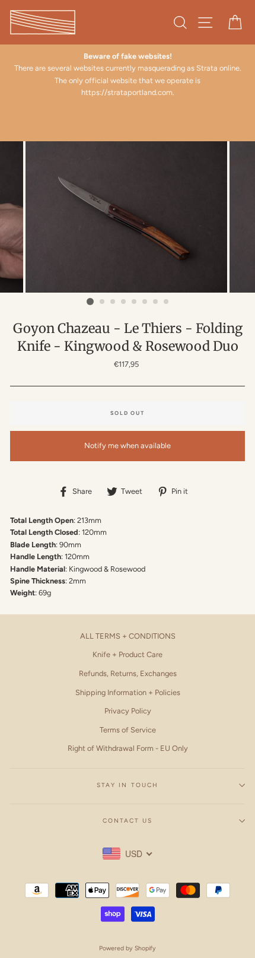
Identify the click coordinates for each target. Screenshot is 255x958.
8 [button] (167, 302)
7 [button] (156, 302)
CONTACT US (127, 820)
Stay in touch (127, 785)
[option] (127, 74)
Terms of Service (128, 729)
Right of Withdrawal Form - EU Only (128, 748)
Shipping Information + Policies (127, 692)
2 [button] (103, 302)
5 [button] (135, 302)
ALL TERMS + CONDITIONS (128, 636)
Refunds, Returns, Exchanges (128, 673)
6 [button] (145, 302)
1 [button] (90, 301)
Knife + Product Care (127, 654)
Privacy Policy (127, 710)
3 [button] (113, 302)
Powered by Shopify (127, 948)
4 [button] (124, 302)
